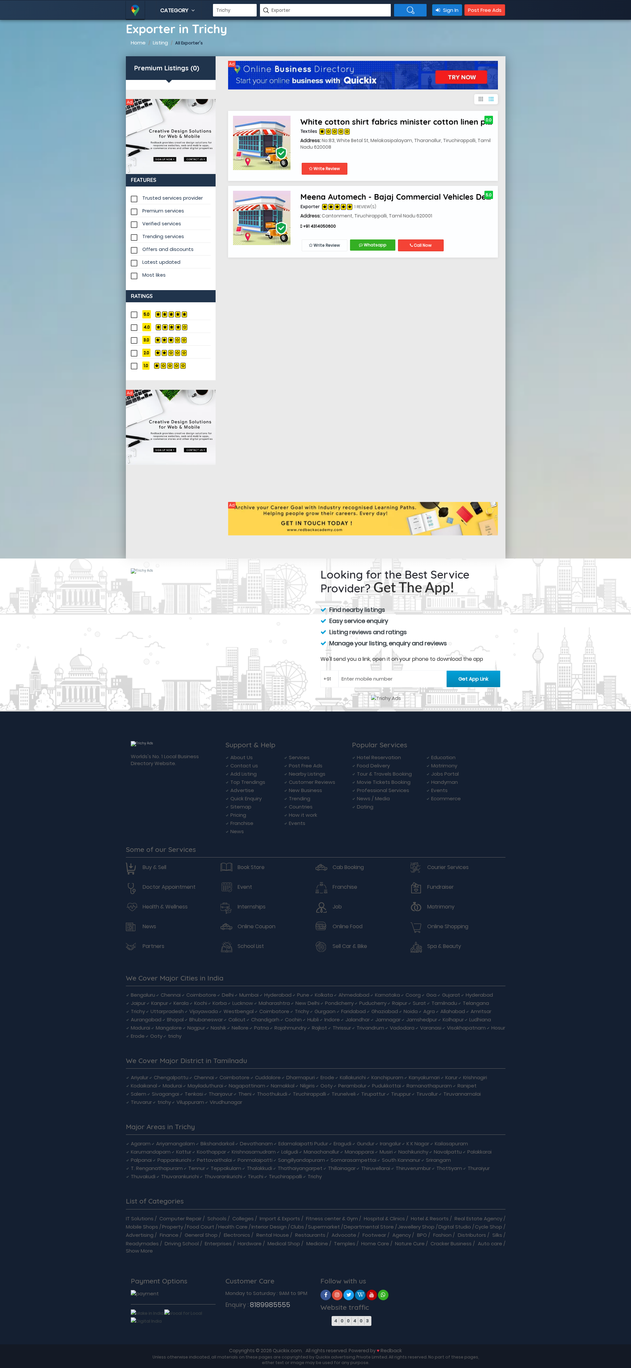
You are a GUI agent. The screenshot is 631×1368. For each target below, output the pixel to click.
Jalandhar (357, 1019)
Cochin (293, 1019)
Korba (220, 1003)
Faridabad (353, 1011)
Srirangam (438, 1160)
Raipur (399, 1003)
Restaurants (310, 1234)
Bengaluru (143, 994)
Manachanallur (321, 1151)
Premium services (163, 211)
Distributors (472, 1234)
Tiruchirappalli (309, 1093)
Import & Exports (280, 1218)
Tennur (196, 1168)
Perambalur (352, 1085)
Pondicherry (339, 1003)
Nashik (218, 1027)
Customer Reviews (312, 782)
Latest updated (161, 262)
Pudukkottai (386, 1085)
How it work (303, 814)
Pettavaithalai (214, 1160)
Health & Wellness (165, 906)
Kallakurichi (353, 1077)
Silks (497, 1234)
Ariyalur (139, 1077)
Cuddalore (268, 1077)
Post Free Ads (485, 10)
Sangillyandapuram (301, 1160)
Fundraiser (440, 887)
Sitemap (240, 806)
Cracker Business (451, 1243)
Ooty (156, 1035)
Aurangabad (146, 1019)
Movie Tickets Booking (383, 782)
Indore (332, 1019)
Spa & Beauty (444, 946)
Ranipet (467, 1085)
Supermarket (324, 1226)
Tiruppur (401, 1093)
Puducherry (372, 1003)
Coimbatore (201, 994)
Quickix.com (287, 1350)
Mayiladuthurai (205, 1085)
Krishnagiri (475, 1077)
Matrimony (444, 765)
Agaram (141, 1143)
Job (337, 906)
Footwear (374, 1234)
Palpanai (141, 1160)
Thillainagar (342, 1168)
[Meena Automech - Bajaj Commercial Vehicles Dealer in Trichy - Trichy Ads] (262, 217)
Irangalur (390, 1143)
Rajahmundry (290, 1027)
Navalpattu (448, 1151)
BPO (422, 1234)
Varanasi (430, 1027)
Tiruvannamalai (462, 1093)
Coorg (413, 994)
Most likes (154, 275)
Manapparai (359, 1151)
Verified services (161, 223)
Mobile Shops (142, 1226)
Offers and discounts (168, 249)
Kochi (200, 1003)
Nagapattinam (247, 1085)
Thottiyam (449, 1168)
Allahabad (452, 1011)
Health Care (232, 1226)
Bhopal (175, 1019)
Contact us (244, 765)
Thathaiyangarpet (300, 1168)
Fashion (442, 1234)
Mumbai (249, 994)
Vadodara (402, 1027)
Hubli (313, 1019)
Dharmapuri (300, 1077)
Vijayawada (203, 1011)
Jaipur (138, 1003)
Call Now (422, 245)
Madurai (140, 1027)
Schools (216, 1218)
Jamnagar (388, 1019)
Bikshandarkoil (217, 1143)
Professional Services (383, 790)
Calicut (236, 1019)
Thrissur (342, 1027)
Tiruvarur (141, 1102)
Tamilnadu (444, 1003)
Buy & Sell (154, 867)
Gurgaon (325, 1011)
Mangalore (169, 1027)
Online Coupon (256, 926)
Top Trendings (247, 782)
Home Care (375, 1243)
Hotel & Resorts (430, 1218)
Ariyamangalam (175, 1143)
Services (299, 757)
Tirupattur (373, 1093)
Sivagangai (165, 1093)
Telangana (476, 1003)
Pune (303, 994)
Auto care (490, 1243)
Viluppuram (190, 1102)
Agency (401, 1234)
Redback (391, 1350)
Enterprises (218, 1243)
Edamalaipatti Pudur (303, 1143)
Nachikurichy (413, 1151)
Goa (431, 994)
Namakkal (282, 1085)
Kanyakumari (424, 1077)
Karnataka (387, 994)
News (237, 831)
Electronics (237, 1234)
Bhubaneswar (206, 1019)
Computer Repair (180, 1218)
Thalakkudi (259, 1168)
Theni (244, 1093)
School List (251, 946)
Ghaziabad (384, 1011)
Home (138, 42)
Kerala (181, 1003)
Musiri (386, 1151)
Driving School (182, 1243)
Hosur (498, 1027)
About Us (241, 757)
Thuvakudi (143, 1176)
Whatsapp (374, 245)
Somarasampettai (353, 1160)
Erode (138, 1035)
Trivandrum (370, 1027)
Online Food (347, 926)
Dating (365, 806)
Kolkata (324, 994)
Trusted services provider (172, 198)
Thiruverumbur (413, 1168)
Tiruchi (255, 1176)
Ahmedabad (354, 994)
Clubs (297, 1226)
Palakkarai (479, 1151)
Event (245, 887)
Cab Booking (348, 867)
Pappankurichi (174, 1160)
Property (172, 1226)
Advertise (242, 790)
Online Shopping (447, 926)
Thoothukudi (272, 1093)
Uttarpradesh (167, 1011)
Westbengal (238, 1011)
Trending (299, 798)
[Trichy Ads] (171, 136)
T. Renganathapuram (157, 1168)
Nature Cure (410, 1243)
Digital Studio (454, 1226)
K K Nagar (418, 1143)
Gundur (365, 1143)
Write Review (326, 168)
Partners (153, 946)
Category (175, 10)
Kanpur (159, 1003)
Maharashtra (274, 1003)
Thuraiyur (479, 1168)
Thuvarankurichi (180, 1176)
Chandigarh (265, 1019)
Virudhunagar (226, 1102)
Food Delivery (373, 765)
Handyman (444, 782)
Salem (138, 1093)
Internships (252, 906)
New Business (305, 790)
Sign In (450, 10)
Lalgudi (289, 1151)
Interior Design (269, 1226)
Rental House (272, 1234)
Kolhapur (453, 1019)
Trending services (163, 236)
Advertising (139, 1234)
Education (443, 757)
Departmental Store (369, 1226)
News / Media (373, 798)
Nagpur (196, 1027)
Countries (301, 806)
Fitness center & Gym (332, 1218)
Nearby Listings (307, 773)
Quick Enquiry (246, 798)
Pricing (238, 814)
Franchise (241, 823)
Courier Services (448, 867)
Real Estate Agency (478, 1218)
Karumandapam (151, 1151)
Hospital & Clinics (384, 1218)
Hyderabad (278, 994)
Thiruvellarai (375, 1168)
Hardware (250, 1243)
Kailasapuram (451, 1143)
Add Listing (243, 773)
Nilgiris (307, 1085)
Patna (261, 1027)
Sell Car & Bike (350, 946)
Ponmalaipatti (255, 1160)
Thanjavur (221, 1093)
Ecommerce (446, 798)
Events (297, 823)
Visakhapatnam (466, 1027)
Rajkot (319, 1027)
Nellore (240, 1027)
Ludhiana (480, 1019)
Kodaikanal (144, 1085)
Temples (344, 1243)
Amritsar (481, 1011)
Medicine (317, 1243)
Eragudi (342, 1143)
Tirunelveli (344, 1093)
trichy (174, 1035)
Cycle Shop (488, 1226)
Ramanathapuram (429, 1085)
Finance (169, 1234)
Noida (411, 1011)
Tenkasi (194, 1093)
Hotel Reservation (379, 757)
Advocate (344, 1234)
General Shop (201, 1234)
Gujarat (451, 994)
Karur (451, 1077)
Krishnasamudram (254, 1151)
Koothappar (211, 1151)
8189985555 (270, 1304)
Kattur (183, 1151)
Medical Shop (284, 1243)
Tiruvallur (427, 1093)
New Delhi (307, 1003)
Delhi (228, 994)
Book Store (251, 867)
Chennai (171, 994)
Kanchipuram (387, 1077)
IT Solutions (139, 1218)
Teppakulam (226, 1168)
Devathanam (256, 1143)
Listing (160, 42)
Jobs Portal (445, 773)
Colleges (243, 1218)
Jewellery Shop (416, 1226)
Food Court (200, 1226)
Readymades (142, 1243)
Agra (429, 1011)
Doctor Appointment (169, 887)
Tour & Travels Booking (384, 773)
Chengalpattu (171, 1077)
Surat (419, 1003)
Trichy (138, 1011)
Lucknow (242, 1003)
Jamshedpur (421, 1019)
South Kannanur (401, 1160)
